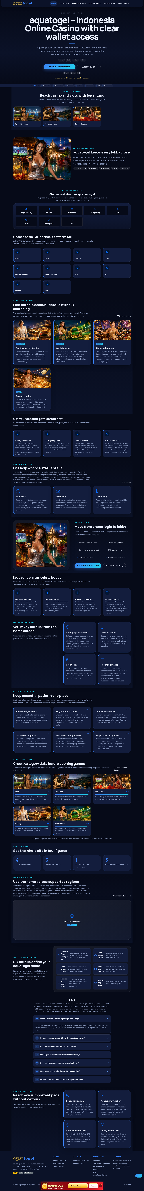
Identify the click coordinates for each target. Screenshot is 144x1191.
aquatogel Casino (79, 3)
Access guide (64, 3)
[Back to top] (138, 1176)
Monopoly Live (109, 3)
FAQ (94, 1172)
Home (53, 3)
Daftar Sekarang (78, 1186)
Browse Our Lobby (114, 565)
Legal (95, 1169)
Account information (59, 66)
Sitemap (127, 1185)
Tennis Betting (123, 3)
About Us (96, 1161)
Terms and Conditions (101, 1163)
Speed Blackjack (94, 3)
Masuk (93, 1186)
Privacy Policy (98, 1166)
